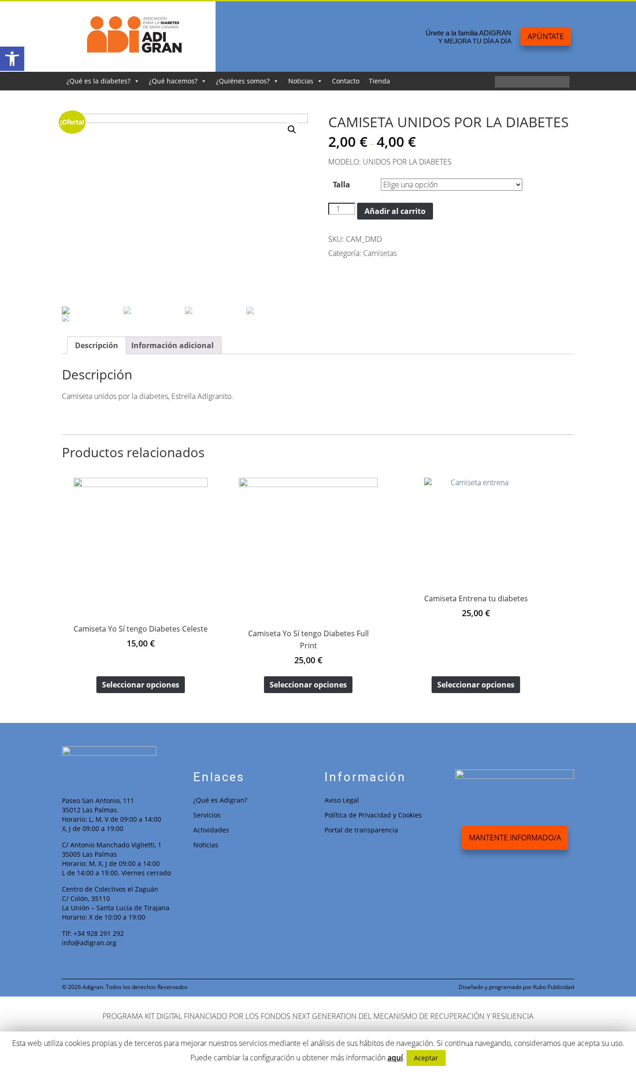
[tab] (96, 345)
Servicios (207, 815)
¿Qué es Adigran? (220, 800)
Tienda (379, 80)
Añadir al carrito (395, 211)
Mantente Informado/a (515, 837)
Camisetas (380, 253)
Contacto (345, 80)
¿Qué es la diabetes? (98, 80)
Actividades (211, 829)
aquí (395, 1057)
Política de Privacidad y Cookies (373, 815)
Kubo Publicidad (553, 987)
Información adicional (172, 345)
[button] (12, 59)
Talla (341, 184)
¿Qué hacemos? (173, 80)
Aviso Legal (342, 800)
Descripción (96, 345)
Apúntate (546, 36)
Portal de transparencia (361, 829)
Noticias (300, 80)
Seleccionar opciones (140, 685)
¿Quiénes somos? (243, 80)
